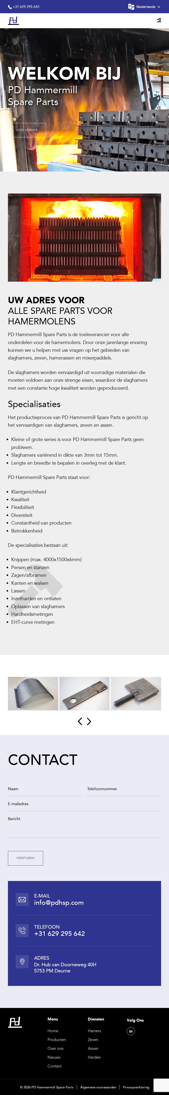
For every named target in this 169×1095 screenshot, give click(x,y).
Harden (94, 1057)
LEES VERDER (27, 130)
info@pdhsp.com (59, 902)
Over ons (56, 1048)
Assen (93, 1048)
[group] (33, 693)
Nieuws (54, 1057)
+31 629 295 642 (26, 6)
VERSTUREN (26, 858)
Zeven (93, 1039)
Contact (55, 1066)
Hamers (94, 1030)
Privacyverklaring (136, 1087)
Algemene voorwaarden (98, 1087)
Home (53, 1030)
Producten (57, 1039)
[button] (80, 721)
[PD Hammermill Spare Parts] (13, 20)
